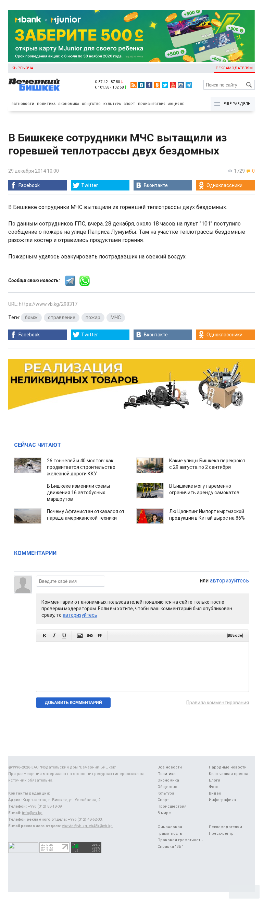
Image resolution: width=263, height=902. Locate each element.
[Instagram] (181, 85)
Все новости (23, 104)
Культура (112, 104)
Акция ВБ (176, 104)
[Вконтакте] (141, 85)
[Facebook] (149, 85)
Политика (46, 104)
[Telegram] (189, 85)
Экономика (68, 104)
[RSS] (133, 85)
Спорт (129, 104)
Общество (91, 104)
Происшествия (151, 104)
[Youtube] (173, 85)
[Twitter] (165, 85)
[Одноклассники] (157, 85)
